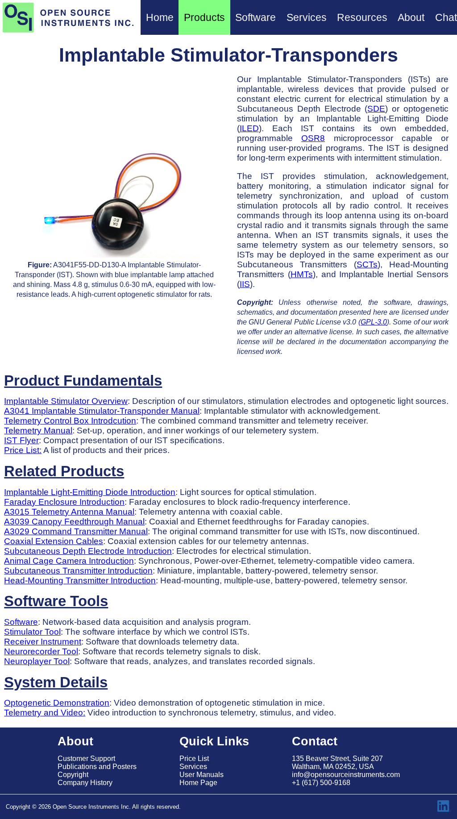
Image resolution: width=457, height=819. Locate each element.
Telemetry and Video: (44, 712)
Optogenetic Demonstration (56, 702)
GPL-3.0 (374, 322)
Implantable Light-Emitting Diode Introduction (89, 492)
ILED (249, 128)
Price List (194, 758)
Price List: (23, 450)
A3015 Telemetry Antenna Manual (69, 511)
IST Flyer (21, 440)
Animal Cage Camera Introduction (69, 560)
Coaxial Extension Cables (53, 541)
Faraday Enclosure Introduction (64, 502)
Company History (85, 782)
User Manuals (201, 774)
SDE (376, 108)
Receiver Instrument (42, 641)
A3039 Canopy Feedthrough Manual (74, 521)
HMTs (302, 274)
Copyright (73, 774)
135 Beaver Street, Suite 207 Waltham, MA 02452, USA (337, 762)
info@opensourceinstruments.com (346, 774)
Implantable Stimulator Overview (66, 401)
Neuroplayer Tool (37, 661)
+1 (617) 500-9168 (321, 782)
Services (193, 766)
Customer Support (86, 758)
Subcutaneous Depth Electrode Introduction (88, 551)
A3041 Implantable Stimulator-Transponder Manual (101, 411)
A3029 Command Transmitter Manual (76, 531)
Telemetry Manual (38, 430)
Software (21, 622)
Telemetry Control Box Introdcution (70, 420)
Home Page (198, 782)
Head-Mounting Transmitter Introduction (80, 580)
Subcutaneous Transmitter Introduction (78, 570)
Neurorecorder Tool (41, 651)
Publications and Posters (97, 766)
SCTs (367, 264)
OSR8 (313, 138)
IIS (245, 284)
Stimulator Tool (32, 631)
